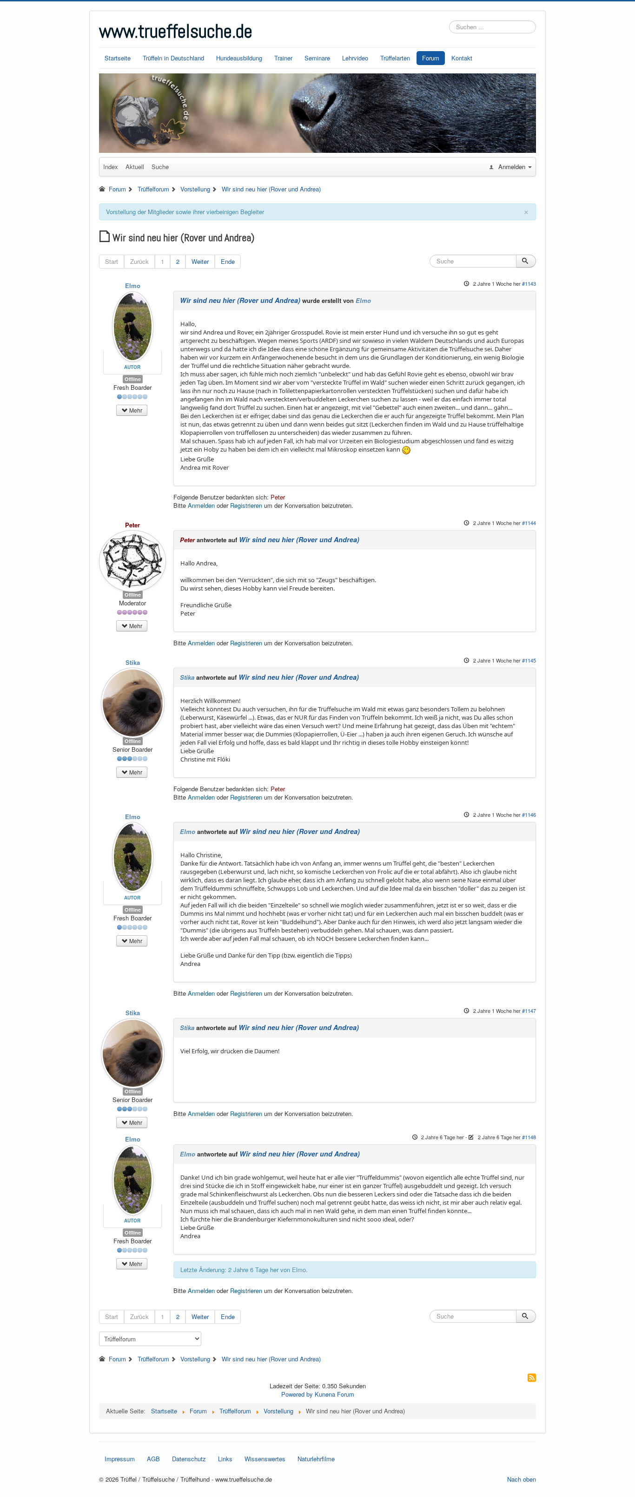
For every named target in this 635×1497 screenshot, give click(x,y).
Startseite (118, 57)
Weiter (200, 261)
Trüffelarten (395, 57)
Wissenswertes (265, 1458)
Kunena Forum (334, 1394)
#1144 (529, 522)
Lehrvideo (355, 57)
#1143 (529, 283)
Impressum (120, 1458)
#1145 (529, 660)
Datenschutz (189, 1458)
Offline (133, 378)
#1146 (529, 814)
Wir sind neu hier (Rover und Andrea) (240, 300)
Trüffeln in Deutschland (173, 57)
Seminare (317, 57)
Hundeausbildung (239, 57)
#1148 (529, 1137)
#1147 (529, 1010)
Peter (278, 496)
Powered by (297, 1394)
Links (225, 1458)
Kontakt (461, 57)
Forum (430, 57)
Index (110, 166)
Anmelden (201, 505)
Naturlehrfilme (316, 1458)
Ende (228, 261)
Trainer (283, 57)
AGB (153, 1458)
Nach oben (521, 1479)
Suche (160, 166)
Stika (133, 662)
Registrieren (246, 505)
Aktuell (135, 166)
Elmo (132, 285)
